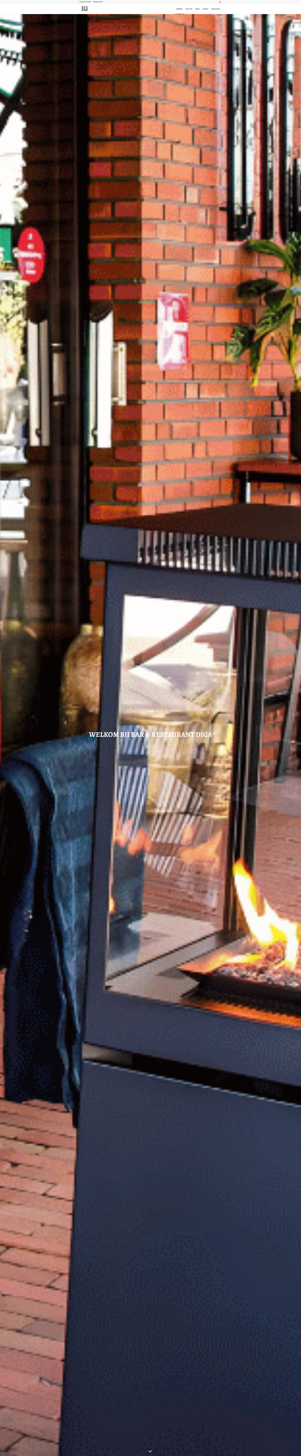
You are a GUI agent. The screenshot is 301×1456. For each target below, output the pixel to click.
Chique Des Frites (85, 2)
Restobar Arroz (98, 2)
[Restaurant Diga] (84, 9)
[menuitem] (85, 1)
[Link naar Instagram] (220, 2)
